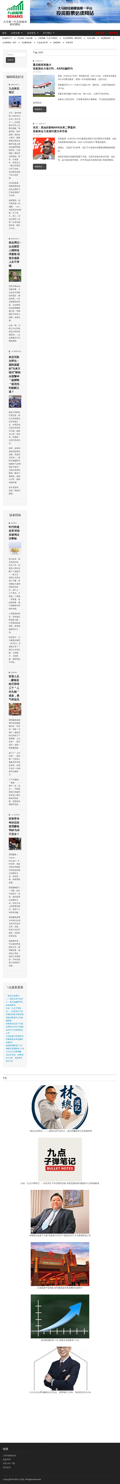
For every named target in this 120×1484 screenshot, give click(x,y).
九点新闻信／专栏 (9, 43)
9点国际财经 (106, 38)
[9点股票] (15, 9)
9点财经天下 (7, 38)
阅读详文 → (40, 109)
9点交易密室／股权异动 (72, 38)
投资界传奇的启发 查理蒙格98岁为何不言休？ (14, 826)
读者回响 (56, 43)
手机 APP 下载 (9, 1463)
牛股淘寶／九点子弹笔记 (48, 38)
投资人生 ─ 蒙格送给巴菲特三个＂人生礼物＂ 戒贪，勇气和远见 (14, 688)
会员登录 (100, 33)
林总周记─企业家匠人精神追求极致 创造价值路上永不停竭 (15, 254)
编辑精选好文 (15, 84)
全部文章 (69, 43)
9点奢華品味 (27, 43)
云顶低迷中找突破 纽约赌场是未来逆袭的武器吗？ (14, 1039)
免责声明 (7, 1459)
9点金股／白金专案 (25, 38)
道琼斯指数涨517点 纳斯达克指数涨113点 (60, 1340)
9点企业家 (91, 38)
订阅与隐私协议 (9, 1455)
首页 (4, 33)
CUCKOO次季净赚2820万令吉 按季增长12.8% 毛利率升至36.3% (60, 1392)
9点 (36, 123)
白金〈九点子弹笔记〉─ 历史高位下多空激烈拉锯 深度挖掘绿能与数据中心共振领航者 (14, 1014)
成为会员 (113, 33)
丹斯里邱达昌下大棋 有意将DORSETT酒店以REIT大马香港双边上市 (60, 1235)
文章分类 (15, 33)
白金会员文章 (42, 43)
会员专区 (31, 33)
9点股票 (21, 1479)
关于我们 (47, 33)
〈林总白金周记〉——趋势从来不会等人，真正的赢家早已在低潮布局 (60, 1130)
